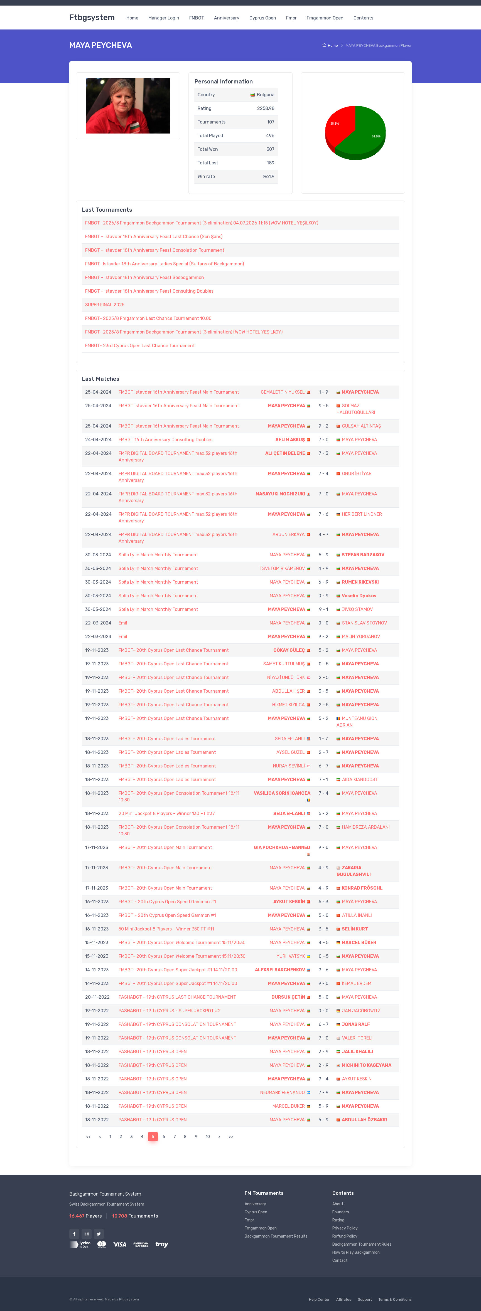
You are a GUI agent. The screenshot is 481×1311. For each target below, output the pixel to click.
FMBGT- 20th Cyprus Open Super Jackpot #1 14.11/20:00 (178, 969)
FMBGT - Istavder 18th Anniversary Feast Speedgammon (144, 277)
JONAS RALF (356, 1024)
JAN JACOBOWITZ (361, 1010)
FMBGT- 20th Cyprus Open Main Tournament (165, 847)
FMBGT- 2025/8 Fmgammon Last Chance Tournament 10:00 (148, 318)
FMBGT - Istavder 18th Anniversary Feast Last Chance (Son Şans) (153, 236)
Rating (338, 1220)
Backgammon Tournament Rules (361, 1244)
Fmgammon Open (325, 18)
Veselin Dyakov (359, 595)
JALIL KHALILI (357, 1051)
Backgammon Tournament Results (276, 1236)
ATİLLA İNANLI (357, 915)
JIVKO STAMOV (357, 609)
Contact (340, 1260)
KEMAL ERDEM (356, 983)
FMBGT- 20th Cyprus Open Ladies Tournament (167, 738)
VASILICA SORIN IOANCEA (282, 793)
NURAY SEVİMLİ (289, 766)
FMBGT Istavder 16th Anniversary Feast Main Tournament (179, 392)
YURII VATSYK (291, 956)
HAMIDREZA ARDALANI (366, 827)
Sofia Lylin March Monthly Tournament (158, 554)
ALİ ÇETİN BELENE (285, 453)
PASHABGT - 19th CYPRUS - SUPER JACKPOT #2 (170, 1010)
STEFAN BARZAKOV (363, 554)
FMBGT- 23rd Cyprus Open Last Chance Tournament (140, 345)
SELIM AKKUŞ (290, 439)
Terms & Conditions (395, 1299)
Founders (340, 1212)
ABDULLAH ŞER (288, 691)
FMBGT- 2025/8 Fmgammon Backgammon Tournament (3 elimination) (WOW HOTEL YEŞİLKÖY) (184, 332)
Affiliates (343, 1299)
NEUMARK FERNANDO (282, 1092)
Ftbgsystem (92, 17)
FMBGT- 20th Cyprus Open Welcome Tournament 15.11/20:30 (182, 942)
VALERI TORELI (357, 1038)
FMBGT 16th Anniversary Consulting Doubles (165, 439)
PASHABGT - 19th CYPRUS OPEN (153, 1051)
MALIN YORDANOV (361, 636)
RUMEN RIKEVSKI (360, 582)
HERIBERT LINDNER (362, 514)
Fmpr (291, 18)
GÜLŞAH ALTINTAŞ (361, 426)
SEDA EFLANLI (290, 738)
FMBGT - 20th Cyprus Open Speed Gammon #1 (167, 901)
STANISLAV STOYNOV (364, 623)
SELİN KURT (355, 929)
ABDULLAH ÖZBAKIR (364, 1119)
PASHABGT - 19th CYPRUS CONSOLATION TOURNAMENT (177, 1024)
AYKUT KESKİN (289, 901)
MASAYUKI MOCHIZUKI (280, 494)
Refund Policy (344, 1236)
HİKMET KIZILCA (288, 704)
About (337, 1204)
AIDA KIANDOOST (360, 779)
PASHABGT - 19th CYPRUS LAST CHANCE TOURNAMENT (177, 997)
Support (365, 1299)
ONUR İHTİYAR (357, 473)
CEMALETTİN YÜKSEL (283, 392)
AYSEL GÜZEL (290, 752)
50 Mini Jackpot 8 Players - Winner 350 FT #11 (166, 929)
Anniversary (226, 18)
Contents (363, 18)
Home (132, 18)
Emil (123, 623)
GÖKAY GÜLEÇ (289, 650)
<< (88, 1136)
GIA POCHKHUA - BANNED (282, 847)
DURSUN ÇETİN (288, 997)
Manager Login (163, 18)
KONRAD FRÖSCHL (362, 888)
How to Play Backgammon (356, 1252)
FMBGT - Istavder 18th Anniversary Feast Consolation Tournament (154, 250)
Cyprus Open (262, 18)
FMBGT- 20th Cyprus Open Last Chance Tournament (174, 650)
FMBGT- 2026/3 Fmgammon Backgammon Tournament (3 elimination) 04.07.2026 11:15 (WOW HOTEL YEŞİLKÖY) (201, 223)
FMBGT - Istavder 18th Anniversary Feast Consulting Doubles (149, 291)
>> (231, 1136)
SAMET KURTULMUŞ (284, 663)
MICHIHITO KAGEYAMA (366, 1065)
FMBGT (196, 18)
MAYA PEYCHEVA (360, 392)
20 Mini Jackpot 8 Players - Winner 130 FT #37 (167, 813)
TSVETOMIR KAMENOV (282, 568)
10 (208, 1136)
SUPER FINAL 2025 (104, 304)
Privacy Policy (345, 1228)
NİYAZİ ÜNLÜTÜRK (286, 677)
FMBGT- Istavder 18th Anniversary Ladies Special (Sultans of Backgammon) (164, 263)
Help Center (319, 1299)
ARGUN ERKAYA (289, 534)
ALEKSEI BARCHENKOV (280, 969)
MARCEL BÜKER (359, 942)
